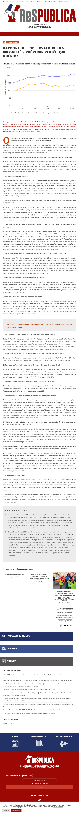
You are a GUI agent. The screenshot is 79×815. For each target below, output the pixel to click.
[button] (7, 217)
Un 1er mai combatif (14, 574)
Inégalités (69, 620)
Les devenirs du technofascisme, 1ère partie (42, 689)
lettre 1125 (61, 620)
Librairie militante (64, 2)
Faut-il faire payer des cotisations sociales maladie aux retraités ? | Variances (26, 684)
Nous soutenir (30, 2)
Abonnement (20, 2)
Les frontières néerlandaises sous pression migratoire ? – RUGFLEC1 (23, 704)
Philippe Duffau (66, 609)
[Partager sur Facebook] (65, 625)
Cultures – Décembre (9, 698)
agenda (11, 661)
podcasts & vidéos (18, 635)
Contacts (39, 2)
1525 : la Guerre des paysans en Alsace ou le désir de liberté (37, 713)
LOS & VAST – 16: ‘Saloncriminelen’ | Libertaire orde (18, 675)
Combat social (12, 42)
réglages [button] (6, 810)
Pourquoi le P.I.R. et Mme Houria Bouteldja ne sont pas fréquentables (51, 680)
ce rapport (33, 124)
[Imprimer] (71, 625)
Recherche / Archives (50, 2)
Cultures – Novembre (9, 710)
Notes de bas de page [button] (15, 510)
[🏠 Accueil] (4, 42)
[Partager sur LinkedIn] (68, 625)
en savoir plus (58, 807)
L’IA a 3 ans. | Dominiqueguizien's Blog (14, 689)
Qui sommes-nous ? (8, 2)
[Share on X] (62, 625)
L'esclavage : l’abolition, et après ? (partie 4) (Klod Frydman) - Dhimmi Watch (26, 693)
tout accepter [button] (16, 810)
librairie (12, 648)
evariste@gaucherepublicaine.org (64, 617)
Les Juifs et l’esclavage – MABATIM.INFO (15, 680)
